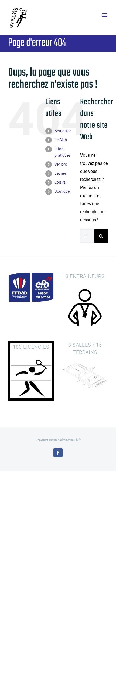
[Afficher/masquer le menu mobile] (105, 15)
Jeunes (60, 173)
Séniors (60, 164)
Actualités (62, 131)
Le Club (60, 140)
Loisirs (60, 182)
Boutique (62, 191)
